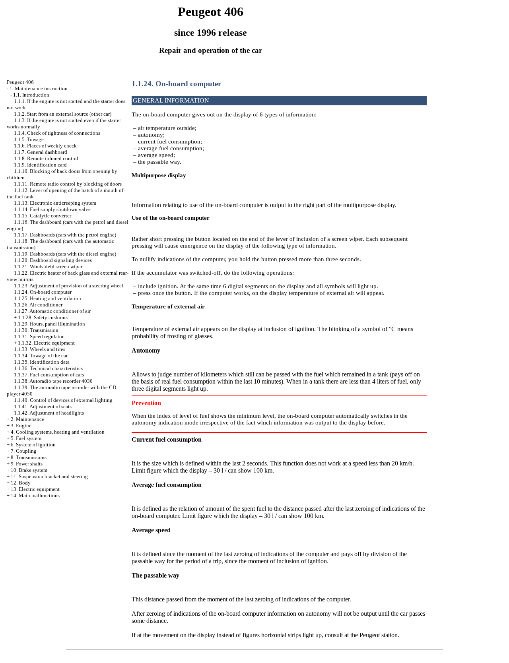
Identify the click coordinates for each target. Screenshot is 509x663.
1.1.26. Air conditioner (38, 305)
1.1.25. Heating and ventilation (47, 298)
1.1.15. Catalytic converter (42, 216)
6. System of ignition (33, 445)
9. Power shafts (27, 464)
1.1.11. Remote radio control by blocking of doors (68, 184)
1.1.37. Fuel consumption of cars (49, 375)
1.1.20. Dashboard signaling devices (53, 260)
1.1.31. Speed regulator (39, 336)
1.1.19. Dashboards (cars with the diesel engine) (65, 254)
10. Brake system (29, 470)
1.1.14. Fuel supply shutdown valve (52, 209)
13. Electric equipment (35, 489)
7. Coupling (24, 451)
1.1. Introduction (31, 95)
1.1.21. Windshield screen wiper (48, 266)
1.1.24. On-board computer (43, 292)
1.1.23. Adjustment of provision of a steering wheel (68, 286)
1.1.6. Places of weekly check (45, 146)
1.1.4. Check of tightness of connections (57, 133)
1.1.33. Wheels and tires (39, 349)
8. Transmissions (29, 457)
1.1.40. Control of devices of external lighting (63, 400)
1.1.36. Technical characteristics (48, 368)
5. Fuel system (26, 438)
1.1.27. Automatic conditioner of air (52, 311)
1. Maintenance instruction (39, 88)
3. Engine (21, 425)
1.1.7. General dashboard (40, 152)
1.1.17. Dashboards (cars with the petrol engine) (65, 235)
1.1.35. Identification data (42, 362)
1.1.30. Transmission (36, 330)
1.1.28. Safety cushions (43, 317)
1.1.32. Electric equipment (46, 343)
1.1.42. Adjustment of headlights (49, 413)
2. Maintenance (27, 419)
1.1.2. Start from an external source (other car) (62, 114)
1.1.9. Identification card (40, 165)
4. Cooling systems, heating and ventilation (58, 432)
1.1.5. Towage (29, 139)
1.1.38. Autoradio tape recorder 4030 (53, 381)
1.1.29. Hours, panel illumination (49, 324)
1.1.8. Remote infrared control (46, 158)
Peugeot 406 (20, 82)
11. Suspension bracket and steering (49, 476)
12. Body (21, 483)
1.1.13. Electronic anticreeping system (55, 203)
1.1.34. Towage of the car (41, 356)
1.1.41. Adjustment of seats (43, 406)
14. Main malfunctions (35, 495)
